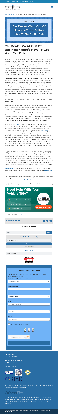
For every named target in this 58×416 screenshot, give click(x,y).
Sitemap (48, 410)
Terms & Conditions (33, 410)
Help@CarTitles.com (36, 401)
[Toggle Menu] (52, 7)
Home (6, 14)
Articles (10, 14)
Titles (14, 14)
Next (29, 343)
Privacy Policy (42, 410)
